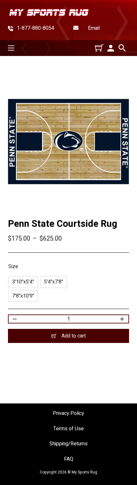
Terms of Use (68, 429)
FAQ (68, 459)
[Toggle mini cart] (99, 48)
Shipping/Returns (68, 444)
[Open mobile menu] (11, 48)
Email (94, 28)
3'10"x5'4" (23, 282)
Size (13, 266)
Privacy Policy (68, 413)
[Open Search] (122, 48)
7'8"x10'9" (23, 296)
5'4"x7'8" (53, 282)
